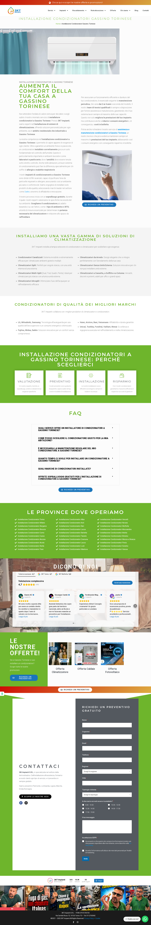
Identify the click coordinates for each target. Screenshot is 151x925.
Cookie (97, 918)
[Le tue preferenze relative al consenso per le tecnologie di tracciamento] (2, 694)
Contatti (146, 10)
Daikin (27, 191)
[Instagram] (26, 803)
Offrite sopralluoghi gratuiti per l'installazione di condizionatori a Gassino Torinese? (69, 477)
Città (84, 778)
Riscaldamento (78, 10)
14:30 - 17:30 (115, 808)
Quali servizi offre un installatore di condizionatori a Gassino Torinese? (71, 429)
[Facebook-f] (21, 803)
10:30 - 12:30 (115, 805)
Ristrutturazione (97, 10)
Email (84, 743)
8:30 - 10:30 (89, 805)
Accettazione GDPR (90, 838)
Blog (136, 10)
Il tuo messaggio (88, 817)
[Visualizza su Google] (21, 596)
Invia (86, 859)
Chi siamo (124, 10)
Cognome (86, 732)
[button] (75, 429)
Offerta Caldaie (86, 668)
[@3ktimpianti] (50, 880)
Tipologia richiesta (89, 790)
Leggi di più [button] (23, 617)
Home (58, 24)
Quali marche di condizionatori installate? (64, 468)
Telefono (86, 755)
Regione (85, 766)
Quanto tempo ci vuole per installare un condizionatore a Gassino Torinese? (73, 459)
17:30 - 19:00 (89, 812)
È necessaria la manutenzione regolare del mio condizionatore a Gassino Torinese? (67, 449)
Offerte (113, 10)
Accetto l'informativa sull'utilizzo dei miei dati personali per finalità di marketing (108, 851)
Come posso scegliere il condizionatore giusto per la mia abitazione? (73, 439)
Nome (85, 720)
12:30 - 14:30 (89, 808)
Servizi (50, 10)
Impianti (63, 10)
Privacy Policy (89, 918)
